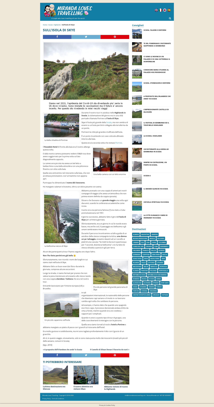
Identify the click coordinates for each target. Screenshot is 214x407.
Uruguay (156, 295)
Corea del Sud (138, 246)
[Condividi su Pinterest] (115, 37)
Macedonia (137, 267)
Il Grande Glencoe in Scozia (156, 189)
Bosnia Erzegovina (140, 238)
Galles (153, 250)
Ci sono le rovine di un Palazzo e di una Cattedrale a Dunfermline (157, 59)
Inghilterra (154, 259)
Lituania (160, 263)
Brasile (152, 238)
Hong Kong (137, 259)
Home (45, 25)
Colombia (162, 242)
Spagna (156, 283)
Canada (136, 242)
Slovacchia (137, 283)
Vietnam (165, 295)
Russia (144, 279)
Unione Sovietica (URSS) (142, 295)
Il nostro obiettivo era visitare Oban (83, 387)
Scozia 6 (147, 176)
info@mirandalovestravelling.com (135, 395)
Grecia (164, 255)
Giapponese (165, 10)
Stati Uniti (165, 283)
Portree (118, 143)
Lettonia (151, 263)
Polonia (153, 271)
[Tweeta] (86, 37)
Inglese (156, 10)
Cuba (156, 246)
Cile (142, 242)
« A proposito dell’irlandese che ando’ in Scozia (62, 349)
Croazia (149, 246)
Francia (146, 250)
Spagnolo (169, 10)
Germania (136, 255)
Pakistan (144, 271)
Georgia (161, 250)
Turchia (136, 291)
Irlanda (136, 263)
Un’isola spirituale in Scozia (156, 202)
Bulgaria (160, 238)
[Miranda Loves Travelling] (68, 10)
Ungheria (153, 291)
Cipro (154, 242)
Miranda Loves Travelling (50, 395)
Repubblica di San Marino (157, 275)
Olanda (136, 271)
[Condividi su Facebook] (57, 37)
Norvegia (163, 267)
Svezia (135, 287)
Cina (148, 242)
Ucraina (144, 291)
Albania (136, 234)
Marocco (153, 267)
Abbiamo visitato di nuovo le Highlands (116, 387)
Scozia (50, 25)
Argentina (145, 234)
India (146, 259)
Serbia (158, 279)
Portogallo (163, 271)
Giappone (146, 255)
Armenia (154, 234)
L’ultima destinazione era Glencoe (54, 387)
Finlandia (136, 250)
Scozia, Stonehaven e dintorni (157, 83)
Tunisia (159, 287)
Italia (143, 263)
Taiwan (151, 287)
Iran (163, 259)
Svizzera (143, 287)
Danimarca (164, 246)
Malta (146, 267)
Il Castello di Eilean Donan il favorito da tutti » (109, 349)
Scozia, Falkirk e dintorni (155, 30)
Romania (136, 279)
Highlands (57, 25)
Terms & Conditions (58, 399)
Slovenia (147, 283)
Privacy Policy (46, 399)
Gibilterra (156, 255)
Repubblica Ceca (139, 275)
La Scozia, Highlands (153, 136)
